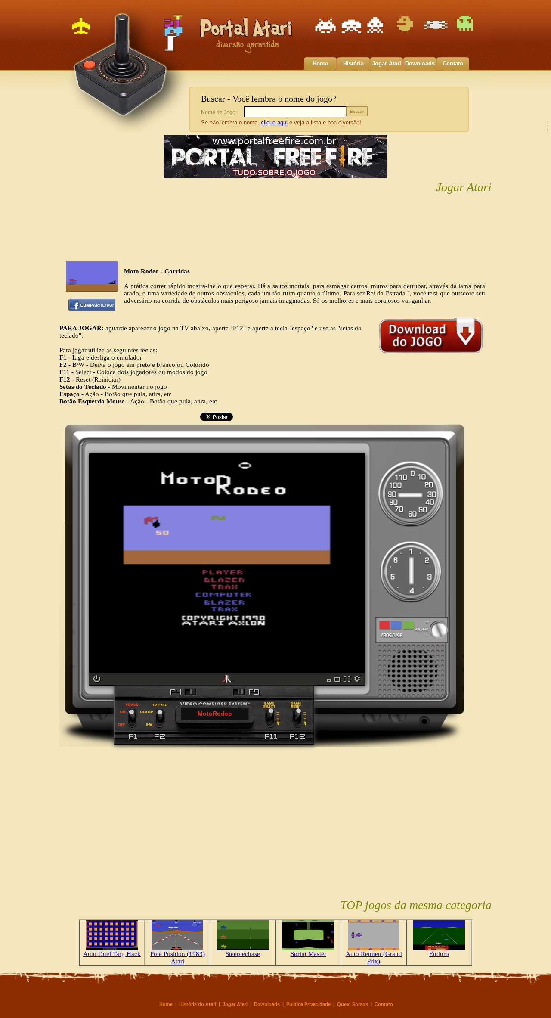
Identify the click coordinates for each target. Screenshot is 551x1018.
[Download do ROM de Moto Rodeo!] (431, 355)
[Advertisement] (275, 228)
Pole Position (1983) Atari (177, 957)
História (353, 63)
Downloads (420, 63)
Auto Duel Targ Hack (112, 953)
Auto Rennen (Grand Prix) (374, 957)
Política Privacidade (308, 1004)
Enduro (439, 953)
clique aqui (274, 122)
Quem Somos (352, 1004)
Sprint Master (308, 953)
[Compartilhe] (91, 308)
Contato (453, 63)
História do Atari (197, 1004)
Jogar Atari (386, 63)
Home (320, 63)
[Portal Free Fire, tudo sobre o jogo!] (275, 178)
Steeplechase (243, 953)
